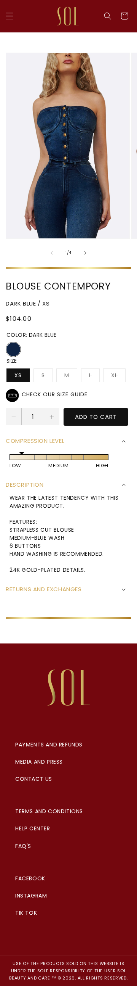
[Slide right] (85, 252)
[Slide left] (51, 252)
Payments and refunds (49, 744)
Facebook (30, 878)
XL (118, 376)
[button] (9, 16)
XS (18, 375)
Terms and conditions (49, 811)
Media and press (39, 762)
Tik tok (26, 913)
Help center (32, 828)
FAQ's (23, 846)
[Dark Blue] (13, 349)
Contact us (33, 779)
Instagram (31, 895)
